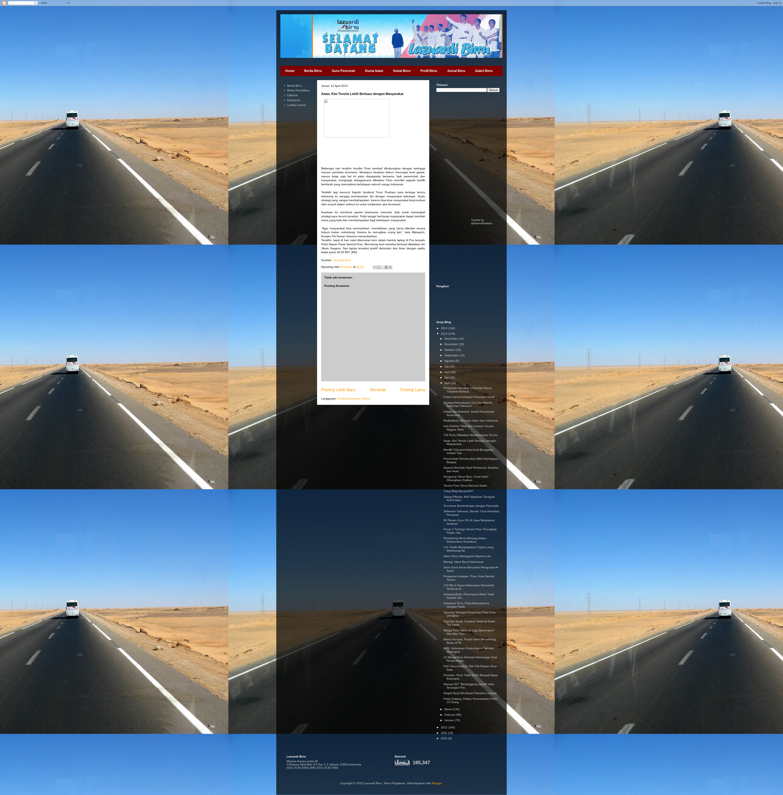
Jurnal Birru (456, 71)
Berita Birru (313, 71)
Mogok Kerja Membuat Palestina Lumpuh (470, 693)
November (451, 344)
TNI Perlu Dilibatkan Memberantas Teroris (470, 435)
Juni (447, 372)
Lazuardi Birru (342, 260)
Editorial (292, 95)
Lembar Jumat (296, 105)
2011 (444, 732)
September (451, 355)
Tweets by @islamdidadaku (481, 221)
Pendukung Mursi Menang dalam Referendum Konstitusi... (464, 540)
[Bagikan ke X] (382, 267)
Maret (448, 709)
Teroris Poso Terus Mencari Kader (465, 485)
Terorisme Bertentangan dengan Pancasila (471, 505)
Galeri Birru (484, 71)
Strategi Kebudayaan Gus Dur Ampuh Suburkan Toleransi (467, 404)
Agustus (450, 360)
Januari (449, 720)
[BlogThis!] (379, 267)
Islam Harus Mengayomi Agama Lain (467, 556)
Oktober (450, 349)
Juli (446, 366)
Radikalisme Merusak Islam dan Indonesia (470, 420)
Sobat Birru (402, 71)
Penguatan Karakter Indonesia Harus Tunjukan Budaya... (467, 389)
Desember (451, 338)
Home (289, 71)
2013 (444, 333)
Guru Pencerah (343, 71)
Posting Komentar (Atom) (353, 398)
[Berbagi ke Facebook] (386, 267)
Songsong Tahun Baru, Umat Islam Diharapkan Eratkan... (466, 478)
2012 (444, 727)
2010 (444, 738)
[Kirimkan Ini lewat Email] (375, 267)
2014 (444, 328)
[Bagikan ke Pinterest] (390, 267)
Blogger (437, 783)
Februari (450, 714)
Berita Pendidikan (298, 90)
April (447, 383)
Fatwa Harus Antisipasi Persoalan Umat (468, 397)
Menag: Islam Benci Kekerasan (463, 561)
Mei (447, 377)
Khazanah (293, 100)
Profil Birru (428, 71)
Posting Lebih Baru (338, 390)
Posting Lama (412, 390)
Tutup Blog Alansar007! (458, 491)
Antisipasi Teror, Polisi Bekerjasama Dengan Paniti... (466, 605)
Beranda (378, 390)
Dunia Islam (374, 71)
